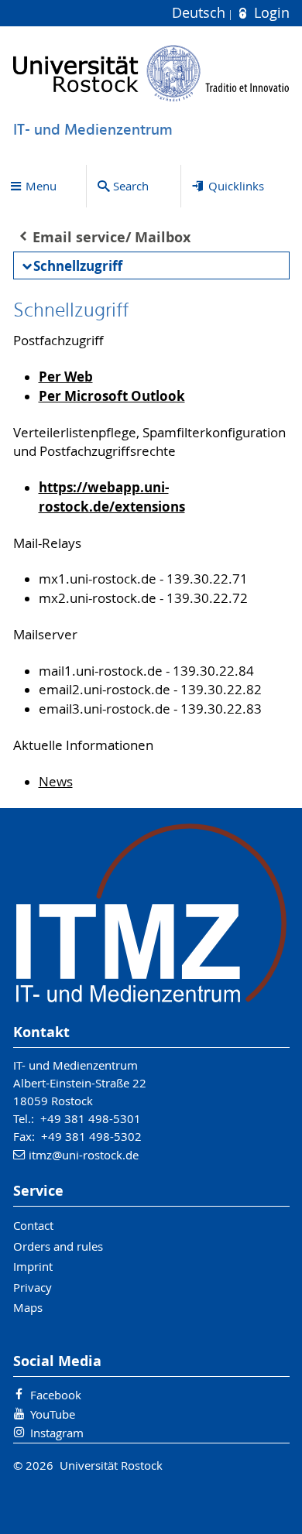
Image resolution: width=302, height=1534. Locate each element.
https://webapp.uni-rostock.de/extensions (112, 496)
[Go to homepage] (151, 73)
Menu (41, 185)
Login (269, 13)
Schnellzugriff (77, 266)
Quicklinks (236, 185)
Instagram (57, 1432)
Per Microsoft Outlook (112, 396)
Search (131, 185)
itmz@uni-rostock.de (84, 1154)
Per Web (66, 376)
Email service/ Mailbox (111, 237)
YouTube (52, 1414)
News (56, 781)
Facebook (55, 1394)
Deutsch (200, 13)
